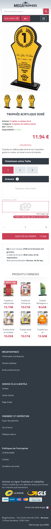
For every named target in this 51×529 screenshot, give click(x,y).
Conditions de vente (10, 466)
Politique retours (9, 434)
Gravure (9, 179)
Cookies (5, 459)
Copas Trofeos (25, 4)
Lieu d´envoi (7, 427)
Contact (5, 388)
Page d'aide (7, 402)
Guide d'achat (8, 395)
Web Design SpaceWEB (39, 524)
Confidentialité (8, 452)
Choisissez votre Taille (18, 161)
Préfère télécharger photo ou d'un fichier (31, 217)
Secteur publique (9, 363)
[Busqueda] (46, 11)
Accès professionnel (11, 369)
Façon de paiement (10, 420)
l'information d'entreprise (13, 356)
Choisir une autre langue (35, 507)
